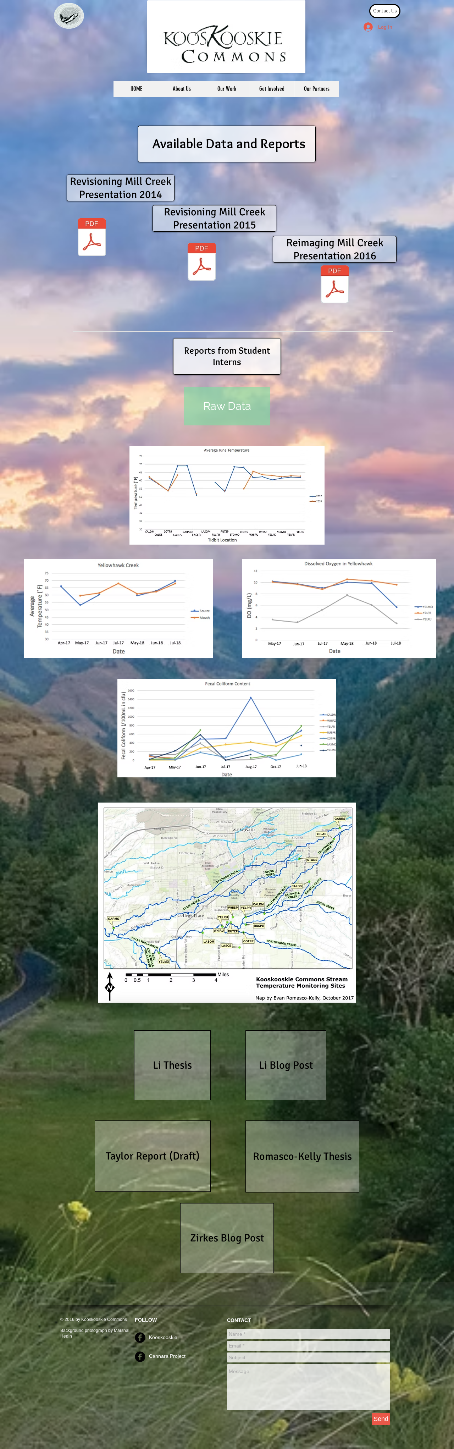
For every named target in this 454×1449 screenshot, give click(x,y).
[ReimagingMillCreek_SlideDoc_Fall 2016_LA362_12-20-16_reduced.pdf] (335, 285)
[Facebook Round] (140, 1337)
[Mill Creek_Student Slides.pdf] (202, 262)
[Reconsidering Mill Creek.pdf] (92, 238)
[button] (226, 89)
